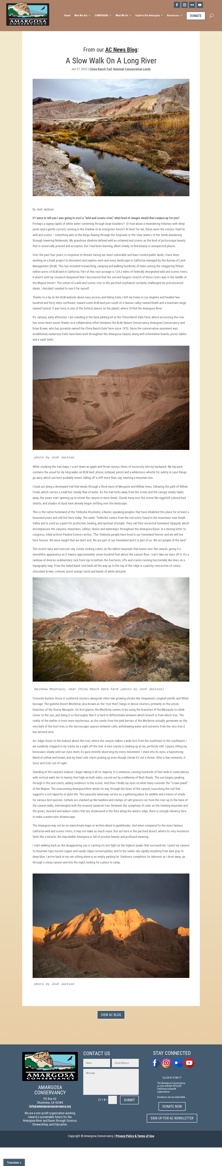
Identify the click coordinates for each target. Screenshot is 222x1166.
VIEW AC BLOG (111, 1015)
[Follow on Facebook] (177, 5)
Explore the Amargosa (147, 15)
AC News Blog (121, 49)
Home (67, 15)
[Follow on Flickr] (192, 5)
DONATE (196, 16)
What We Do (122, 15)
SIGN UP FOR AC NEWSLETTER (172, 1118)
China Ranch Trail (100, 69)
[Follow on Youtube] (200, 5)
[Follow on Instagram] (184, 5)
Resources (173, 15)
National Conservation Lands (132, 69)
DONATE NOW (172, 1106)
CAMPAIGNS (101, 15)
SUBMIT (129, 1100)
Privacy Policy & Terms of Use (135, 1136)
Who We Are (80, 15)
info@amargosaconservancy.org (50, 1106)
